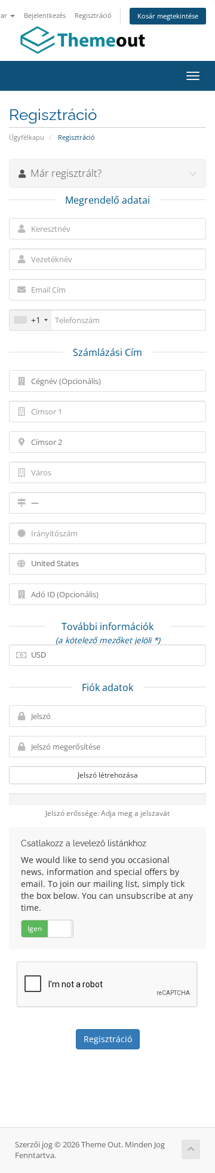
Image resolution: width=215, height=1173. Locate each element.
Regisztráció (93, 15)
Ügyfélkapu (26, 137)
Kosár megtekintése (167, 15)
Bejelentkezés (45, 15)
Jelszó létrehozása (108, 775)
